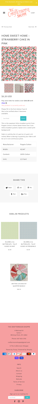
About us (19, 371)
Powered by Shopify (25, 349)
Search (19, 368)
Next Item (32, 27)
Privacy (19, 384)
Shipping (19, 376)
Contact (19, 373)
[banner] (19, 13)
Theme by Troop (11, 349)
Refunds (19, 379)
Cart (33, 13)
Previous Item (7, 27)
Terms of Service (19, 382)
